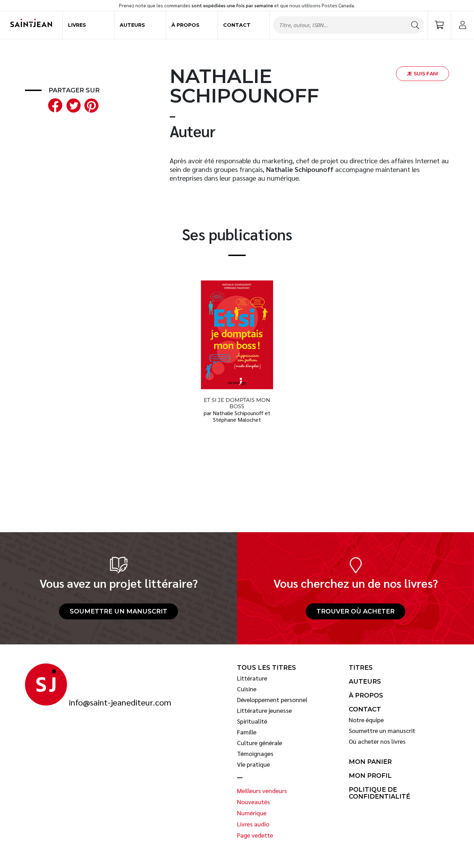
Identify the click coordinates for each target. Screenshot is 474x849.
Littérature (252, 678)
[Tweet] (72, 104)
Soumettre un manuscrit (118, 611)
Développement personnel (272, 699)
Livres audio (253, 824)
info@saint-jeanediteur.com (120, 702)
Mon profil (370, 775)
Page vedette (255, 835)
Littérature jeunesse (264, 710)
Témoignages (255, 753)
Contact (237, 25)
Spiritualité (252, 721)
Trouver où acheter (355, 611)
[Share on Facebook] (53, 104)
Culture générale (259, 742)
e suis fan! (422, 74)
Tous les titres (266, 667)
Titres (361, 667)
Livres (77, 25)
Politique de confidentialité (379, 793)
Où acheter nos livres (377, 741)
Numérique (251, 812)
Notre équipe (366, 719)
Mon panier (370, 761)
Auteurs (132, 25)
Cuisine (246, 688)
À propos (185, 25)
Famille (246, 731)
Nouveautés (253, 801)
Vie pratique (253, 764)
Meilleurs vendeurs (262, 790)
